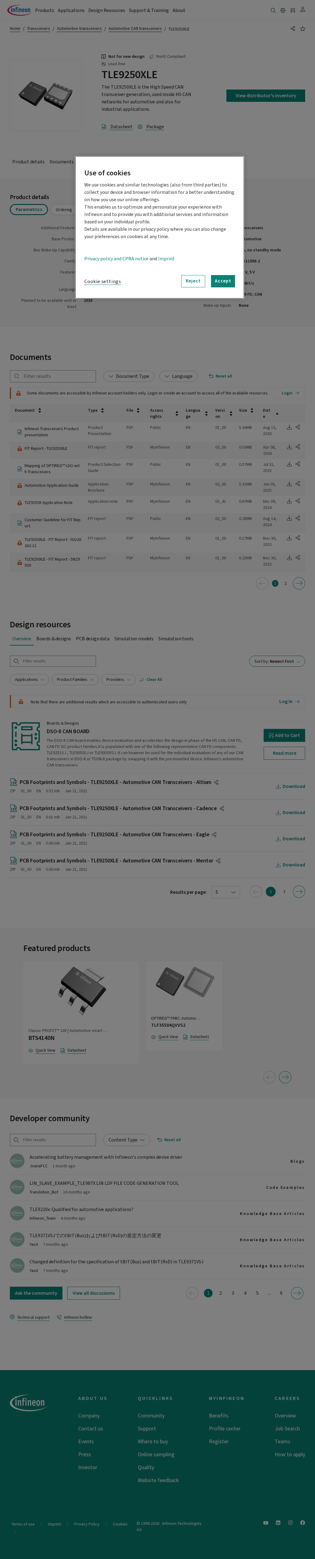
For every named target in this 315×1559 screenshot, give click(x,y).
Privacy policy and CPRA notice (116, 258)
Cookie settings (102, 281)
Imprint (166, 258)
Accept (223, 281)
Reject (193, 281)
